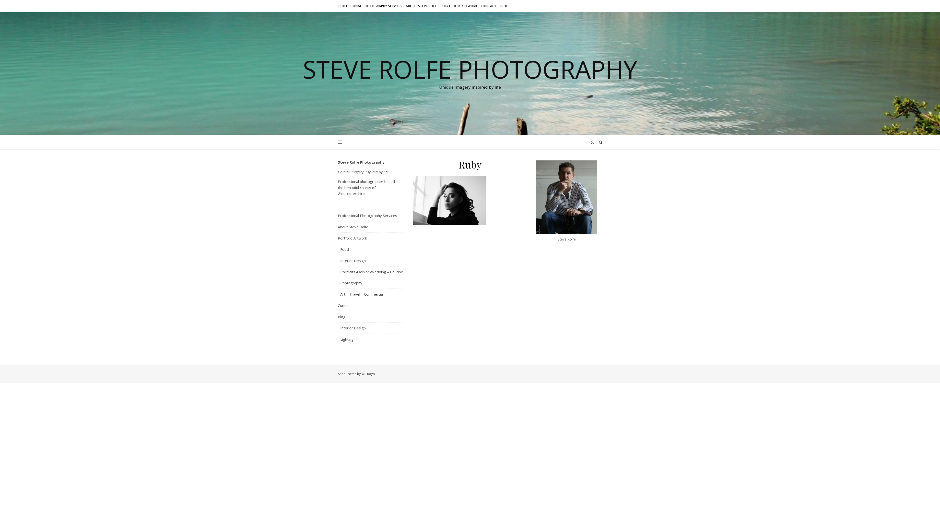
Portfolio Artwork (459, 6)
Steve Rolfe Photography (470, 69)
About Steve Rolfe (422, 6)
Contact (488, 6)
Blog (504, 6)
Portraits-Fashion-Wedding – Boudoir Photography (371, 277)
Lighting (346, 339)
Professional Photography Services (370, 6)
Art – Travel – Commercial (362, 294)
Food (344, 249)
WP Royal (369, 374)
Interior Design (353, 260)
